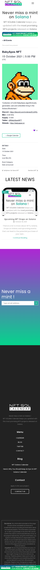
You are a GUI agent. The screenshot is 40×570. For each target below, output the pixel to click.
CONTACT (20, 451)
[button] (4, 213)
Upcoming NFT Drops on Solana (20, 219)
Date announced (7, 165)
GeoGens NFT (32, 170)
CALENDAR (20, 438)
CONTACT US (20, 491)
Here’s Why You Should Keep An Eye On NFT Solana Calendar (20, 470)
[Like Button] (34, 130)
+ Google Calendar (12, 135)
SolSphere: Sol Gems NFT (11, 170)
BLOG (20, 442)
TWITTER (20, 446)
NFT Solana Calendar (20, 465)
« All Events (7, 40)
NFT (5, 192)
